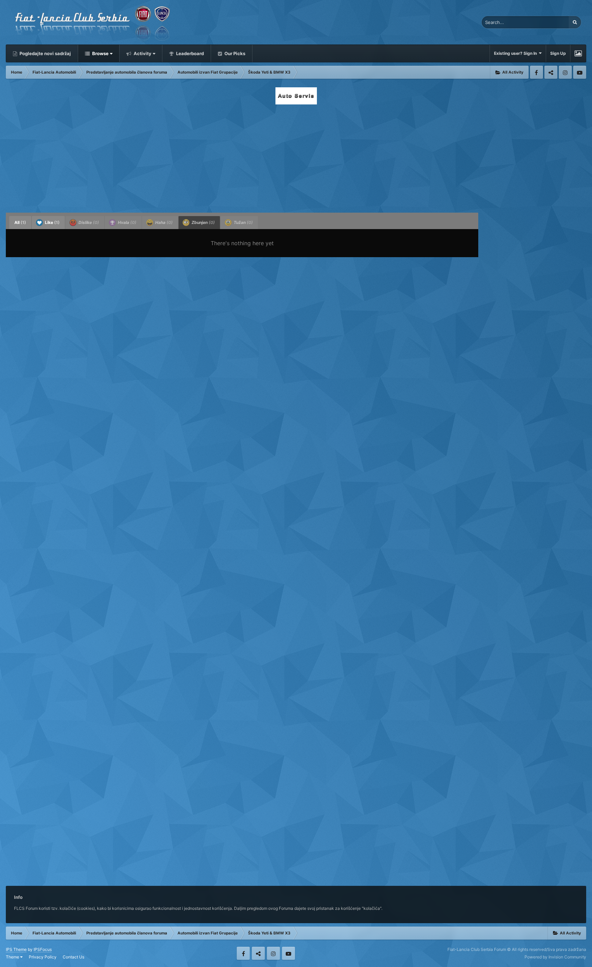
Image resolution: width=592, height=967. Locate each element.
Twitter (550, 72)
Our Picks (234, 53)
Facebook (536, 72)
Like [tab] (52, 222)
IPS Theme (16, 949)
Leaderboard (189, 53)
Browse (100, 53)
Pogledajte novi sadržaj (44, 53)
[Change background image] (578, 53)
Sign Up (558, 53)
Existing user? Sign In (516, 53)
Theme (13, 956)
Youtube (579, 72)
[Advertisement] (296, 156)
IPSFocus (43, 949)
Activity (142, 53)
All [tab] (20, 222)
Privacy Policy (43, 956)
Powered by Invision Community (555, 956)
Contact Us (73, 956)
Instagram (565, 72)
